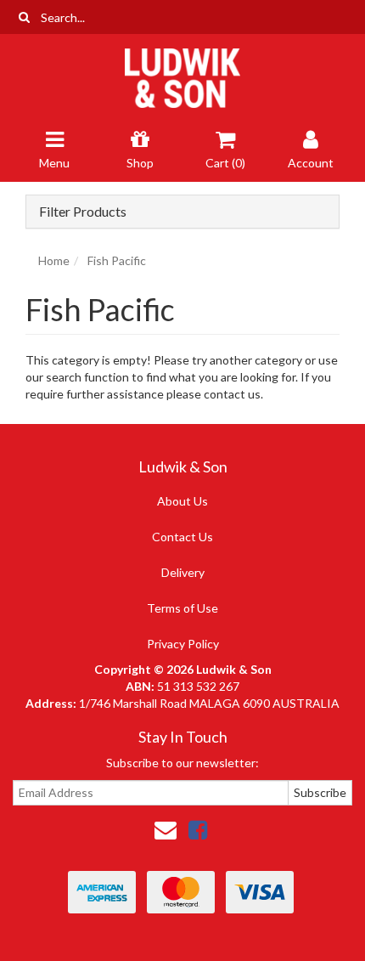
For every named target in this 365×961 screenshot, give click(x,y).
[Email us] (165, 829)
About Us (182, 501)
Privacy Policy (183, 643)
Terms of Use (182, 608)
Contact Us (182, 536)
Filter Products (82, 211)
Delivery (183, 572)
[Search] (24, 17)
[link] (197, 829)
